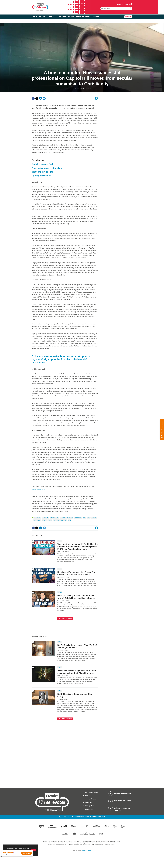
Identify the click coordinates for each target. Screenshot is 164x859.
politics (44, 520)
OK (34, 850)
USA (69, 520)
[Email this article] (44, 98)
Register (120, 4)
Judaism (94, 517)
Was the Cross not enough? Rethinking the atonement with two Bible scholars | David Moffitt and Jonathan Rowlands (77, 546)
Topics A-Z (62, 817)
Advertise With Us (91, 792)
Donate (87, 795)
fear (84, 517)
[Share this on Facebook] (33, 98)
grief (88, 517)
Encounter (70, 517)
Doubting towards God (42, 164)
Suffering (56, 520)
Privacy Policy (90, 806)
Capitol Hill (45, 517)
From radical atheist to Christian (47, 168)
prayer (50, 520)
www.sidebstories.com (39, 489)
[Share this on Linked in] (40, 98)
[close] (97, 95)
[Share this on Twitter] (36, 98)
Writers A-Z (70, 817)
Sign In (127, 4)
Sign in (75, 95)
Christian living (54, 517)
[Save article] (96, 98)
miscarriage (37, 520)
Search (130, 8)
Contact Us (89, 809)
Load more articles (65, 618)
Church (63, 517)
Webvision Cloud (86, 850)
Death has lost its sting (42, 172)
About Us (88, 802)
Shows (60, 540)
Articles (82, 67)
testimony (63, 520)
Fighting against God (41, 176)
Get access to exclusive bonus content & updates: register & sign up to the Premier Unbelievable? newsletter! (61, 359)
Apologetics (37, 517)
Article (59, 641)
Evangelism (78, 517)
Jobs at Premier (91, 799)
